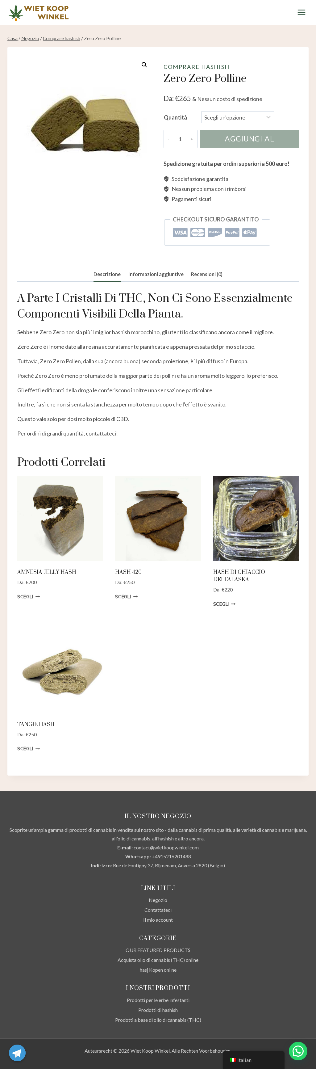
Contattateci (158, 910)
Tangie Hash (36, 724)
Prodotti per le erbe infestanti (158, 1000)
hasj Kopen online (158, 970)
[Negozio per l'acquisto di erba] (38, 12)
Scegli (25, 597)
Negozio (158, 900)
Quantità (175, 117)
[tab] (107, 275)
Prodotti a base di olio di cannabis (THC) (158, 1020)
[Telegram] (17, 1053)
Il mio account (158, 920)
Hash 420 (128, 572)
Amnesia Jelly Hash (46, 572)
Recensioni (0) (206, 274)
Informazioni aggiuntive (156, 274)
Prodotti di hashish (158, 1010)
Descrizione (107, 274)
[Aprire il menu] (301, 12)
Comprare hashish (197, 66)
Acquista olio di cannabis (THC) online (158, 960)
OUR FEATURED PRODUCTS (158, 950)
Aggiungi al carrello (249, 141)
